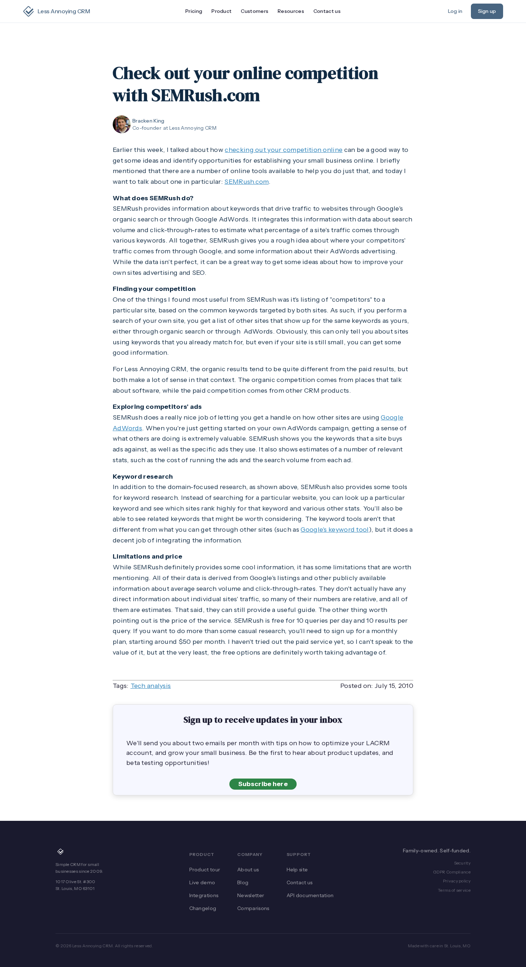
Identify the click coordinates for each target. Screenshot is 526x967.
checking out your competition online (283, 150)
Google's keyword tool (335, 529)
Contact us (327, 11)
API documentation (310, 895)
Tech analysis (151, 686)
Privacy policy (457, 881)
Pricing (193, 11)
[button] (221, 11)
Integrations (204, 895)
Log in (455, 11)
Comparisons (253, 908)
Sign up (487, 11)
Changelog (202, 908)
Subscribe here (263, 784)
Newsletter (250, 895)
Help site (297, 869)
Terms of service (454, 890)
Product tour (204, 869)
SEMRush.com (246, 182)
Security (462, 863)
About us (248, 869)
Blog (242, 882)
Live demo (202, 882)
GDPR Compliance (452, 872)
